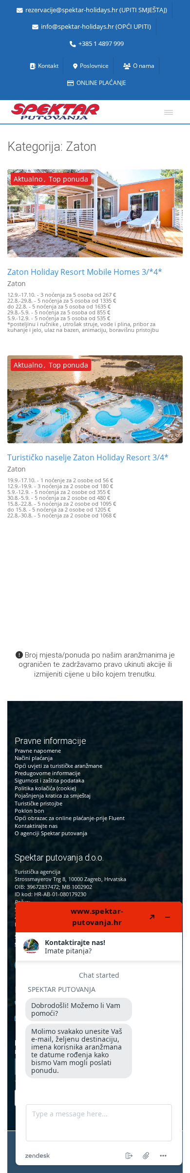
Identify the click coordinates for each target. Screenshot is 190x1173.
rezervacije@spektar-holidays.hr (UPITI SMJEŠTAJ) (96, 10)
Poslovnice (94, 66)
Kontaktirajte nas (36, 825)
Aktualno (28, 179)
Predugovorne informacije (47, 773)
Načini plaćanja (34, 757)
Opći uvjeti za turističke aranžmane (58, 765)
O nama (143, 66)
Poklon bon (29, 810)
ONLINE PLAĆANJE (101, 83)
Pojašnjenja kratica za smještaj (53, 795)
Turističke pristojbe (38, 803)
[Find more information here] (99, 1033)
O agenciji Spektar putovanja (51, 833)
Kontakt (48, 66)
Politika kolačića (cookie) (45, 788)
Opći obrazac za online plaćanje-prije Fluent (70, 818)
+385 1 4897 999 (101, 44)
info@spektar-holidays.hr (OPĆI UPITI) (96, 26)
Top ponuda (68, 179)
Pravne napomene (38, 750)
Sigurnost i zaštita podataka (49, 780)
